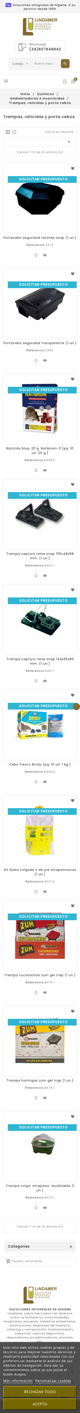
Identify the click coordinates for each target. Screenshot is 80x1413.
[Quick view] (45, 255)
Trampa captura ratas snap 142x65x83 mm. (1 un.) (40, 661)
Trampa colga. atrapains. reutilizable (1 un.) (40, 1188)
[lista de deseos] (73, 168)
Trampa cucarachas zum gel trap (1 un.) (40, 975)
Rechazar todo (40, 1391)
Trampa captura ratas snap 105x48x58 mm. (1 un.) (40, 555)
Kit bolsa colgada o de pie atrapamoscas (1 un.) (40, 872)
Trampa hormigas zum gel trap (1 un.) (40, 1080)
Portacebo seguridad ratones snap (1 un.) (40, 237)
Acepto (40, 1404)
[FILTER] (76, 706)
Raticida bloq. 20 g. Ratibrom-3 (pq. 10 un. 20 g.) (40, 450)
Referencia (35, 245)
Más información (18, 1380)
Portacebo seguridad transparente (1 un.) (40, 343)
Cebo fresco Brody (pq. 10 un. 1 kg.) (40, 764)
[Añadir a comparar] (36, 255)
